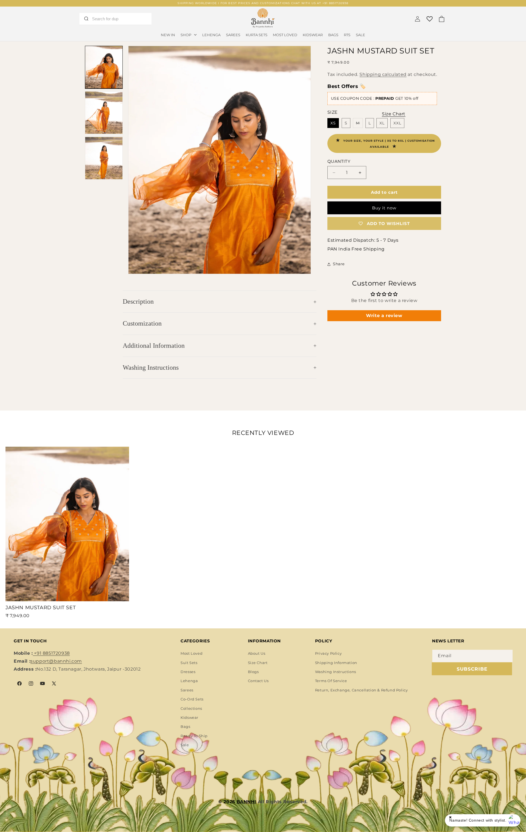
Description (138, 301)
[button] (188, 35)
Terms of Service (331, 681)
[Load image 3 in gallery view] (104, 158)
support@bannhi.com (56, 661)
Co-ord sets (192, 699)
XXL (397, 123)
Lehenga (189, 681)
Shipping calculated (382, 74)
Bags (185, 726)
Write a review (384, 315)
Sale (185, 745)
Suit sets (189, 662)
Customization (142, 323)
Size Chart (258, 662)
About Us (256, 653)
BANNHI (246, 801)
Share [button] (339, 263)
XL (382, 123)
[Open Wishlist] (430, 19)
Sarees (187, 690)
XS (333, 123)
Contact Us (258, 681)
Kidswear (189, 717)
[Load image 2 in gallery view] (104, 112)
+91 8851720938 (51, 653)
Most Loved (191, 653)
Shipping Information (336, 662)
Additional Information (154, 345)
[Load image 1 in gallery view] (104, 67)
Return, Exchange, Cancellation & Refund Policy (361, 690)
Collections (191, 708)
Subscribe (472, 669)
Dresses (188, 671)
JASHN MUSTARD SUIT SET (40, 608)
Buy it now (384, 207)
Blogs (253, 671)
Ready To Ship (194, 736)
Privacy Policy (328, 653)
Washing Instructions (151, 367)
